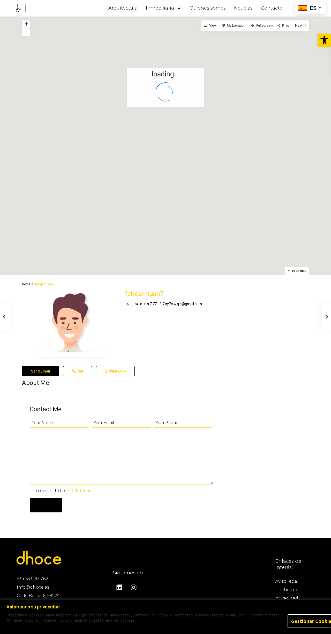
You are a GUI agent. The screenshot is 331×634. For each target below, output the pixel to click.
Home (26, 281)
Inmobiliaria (160, 8)
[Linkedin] (119, 584)
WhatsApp (117, 368)
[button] (324, 40)
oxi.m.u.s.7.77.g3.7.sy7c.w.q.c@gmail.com (168, 300)
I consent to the (63, 487)
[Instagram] (133, 584)
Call (79, 368)
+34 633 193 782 (32, 575)
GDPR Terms (79, 487)
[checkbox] (32, 486)
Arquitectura (123, 8)
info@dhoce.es (33, 583)
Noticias (243, 8)
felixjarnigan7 (144, 290)
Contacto (271, 8)
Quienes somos (208, 8)
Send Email (40, 368)
